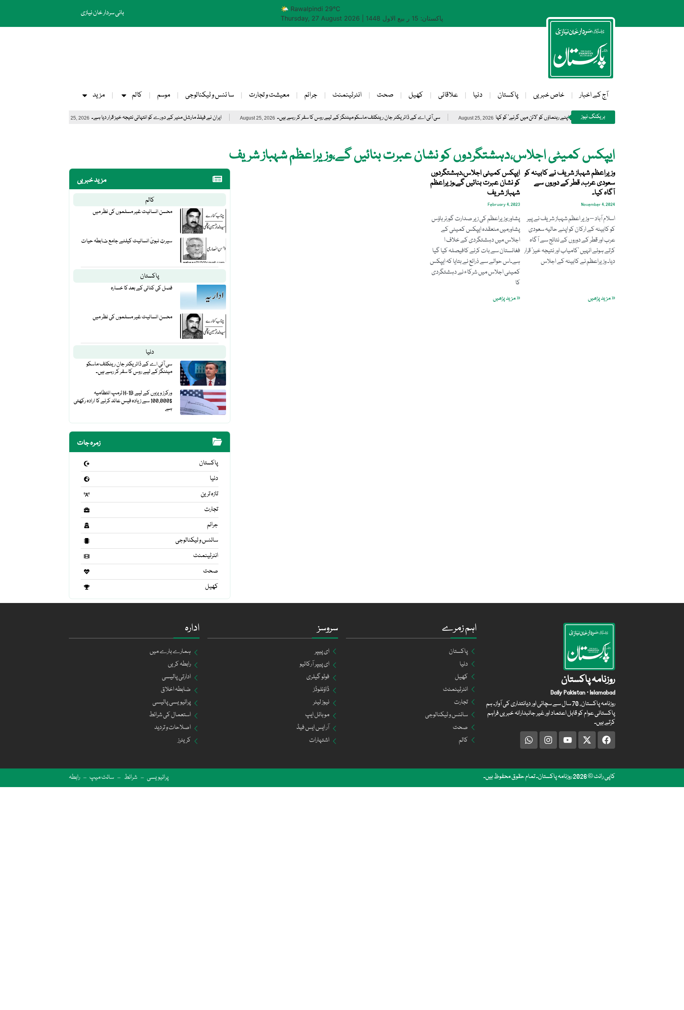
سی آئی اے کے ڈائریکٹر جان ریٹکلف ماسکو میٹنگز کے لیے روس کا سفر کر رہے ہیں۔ (389, 118)
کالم (137, 95)
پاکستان (508, 95)
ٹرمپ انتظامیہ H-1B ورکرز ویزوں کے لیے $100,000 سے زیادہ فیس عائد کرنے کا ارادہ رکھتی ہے (123, 401)
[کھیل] (86, 587)
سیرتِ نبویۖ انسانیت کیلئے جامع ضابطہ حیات (126, 241)
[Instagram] (548, 740)
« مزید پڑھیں (601, 298)
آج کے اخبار (594, 95)
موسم (163, 95)
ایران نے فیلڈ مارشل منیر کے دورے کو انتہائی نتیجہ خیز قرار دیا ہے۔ (187, 118)
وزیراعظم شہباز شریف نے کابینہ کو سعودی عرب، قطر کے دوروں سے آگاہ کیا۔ (569, 182)
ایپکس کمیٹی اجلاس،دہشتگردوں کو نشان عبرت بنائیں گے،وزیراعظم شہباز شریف (475, 182)
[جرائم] (86, 525)
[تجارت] (86, 509)
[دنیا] (86, 479)
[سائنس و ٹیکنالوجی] (86, 540)
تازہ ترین (209, 494)
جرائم (310, 95)
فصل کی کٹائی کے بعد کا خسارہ (141, 288)
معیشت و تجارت (269, 95)
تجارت (211, 509)
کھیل (415, 95)
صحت (385, 95)
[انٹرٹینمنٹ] (86, 556)
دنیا (478, 95)
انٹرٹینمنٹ (347, 95)
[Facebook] (606, 740)
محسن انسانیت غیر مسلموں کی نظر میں (132, 211)
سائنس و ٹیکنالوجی (196, 540)
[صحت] (86, 571)
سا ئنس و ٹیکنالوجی (209, 95)
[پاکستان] (86, 463)
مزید (99, 95)
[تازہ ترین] (86, 494)
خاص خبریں (548, 95)
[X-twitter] (587, 740)
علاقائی (448, 95)
